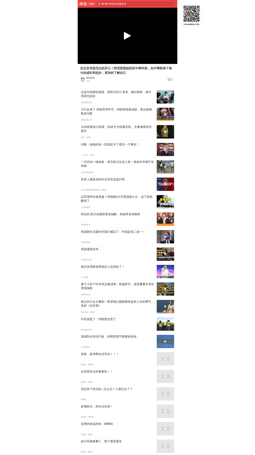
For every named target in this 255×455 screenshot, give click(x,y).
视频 (91, 3)
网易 (83, 4)
